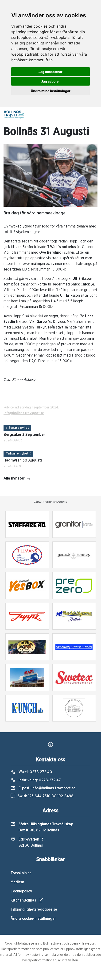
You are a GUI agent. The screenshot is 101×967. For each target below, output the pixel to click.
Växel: (35, 772)
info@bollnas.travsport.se (24, 413)
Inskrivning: (39, 780)
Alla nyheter (14, 478)
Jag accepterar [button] (50, 72)
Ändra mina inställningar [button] (50, 91)
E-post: (46, 788)
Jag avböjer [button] (50, 81)
